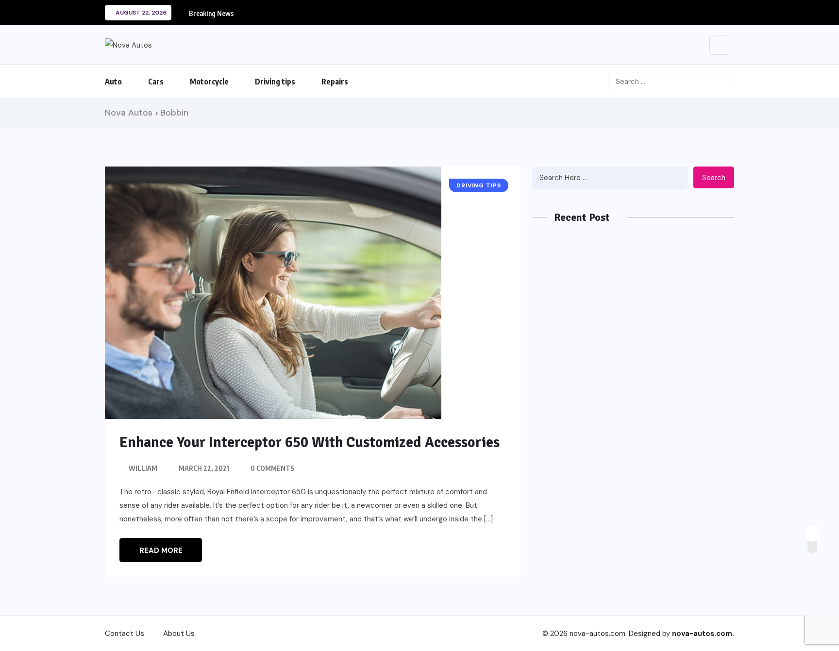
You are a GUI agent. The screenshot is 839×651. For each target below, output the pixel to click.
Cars (156, 81)
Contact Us (124, 633)
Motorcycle (209, 81)
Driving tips (275, 81)
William (143, 468)
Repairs (334, 81)
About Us (179, 633)
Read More (161, 550)
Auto (113, 81)
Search (713, 178)
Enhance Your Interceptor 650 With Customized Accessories (309, 442)
